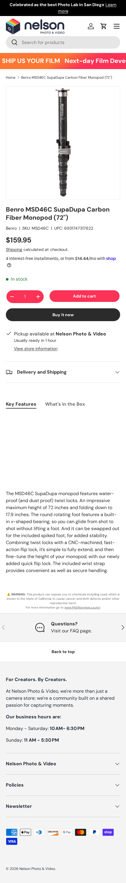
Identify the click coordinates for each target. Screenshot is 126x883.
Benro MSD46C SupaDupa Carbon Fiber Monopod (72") (66, 77)
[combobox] (63, 42)
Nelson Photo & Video (37, 868)
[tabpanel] (63, 418)
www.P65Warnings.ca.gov (82, 607)
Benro (11, 228)
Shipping (14, 249)
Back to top (63, 651)
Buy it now (63, 314)
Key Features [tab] (21, 404)
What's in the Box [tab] (65, 404)
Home (11, 77)
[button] (103, 26)
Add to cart (84, 296)
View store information (35, 348)
